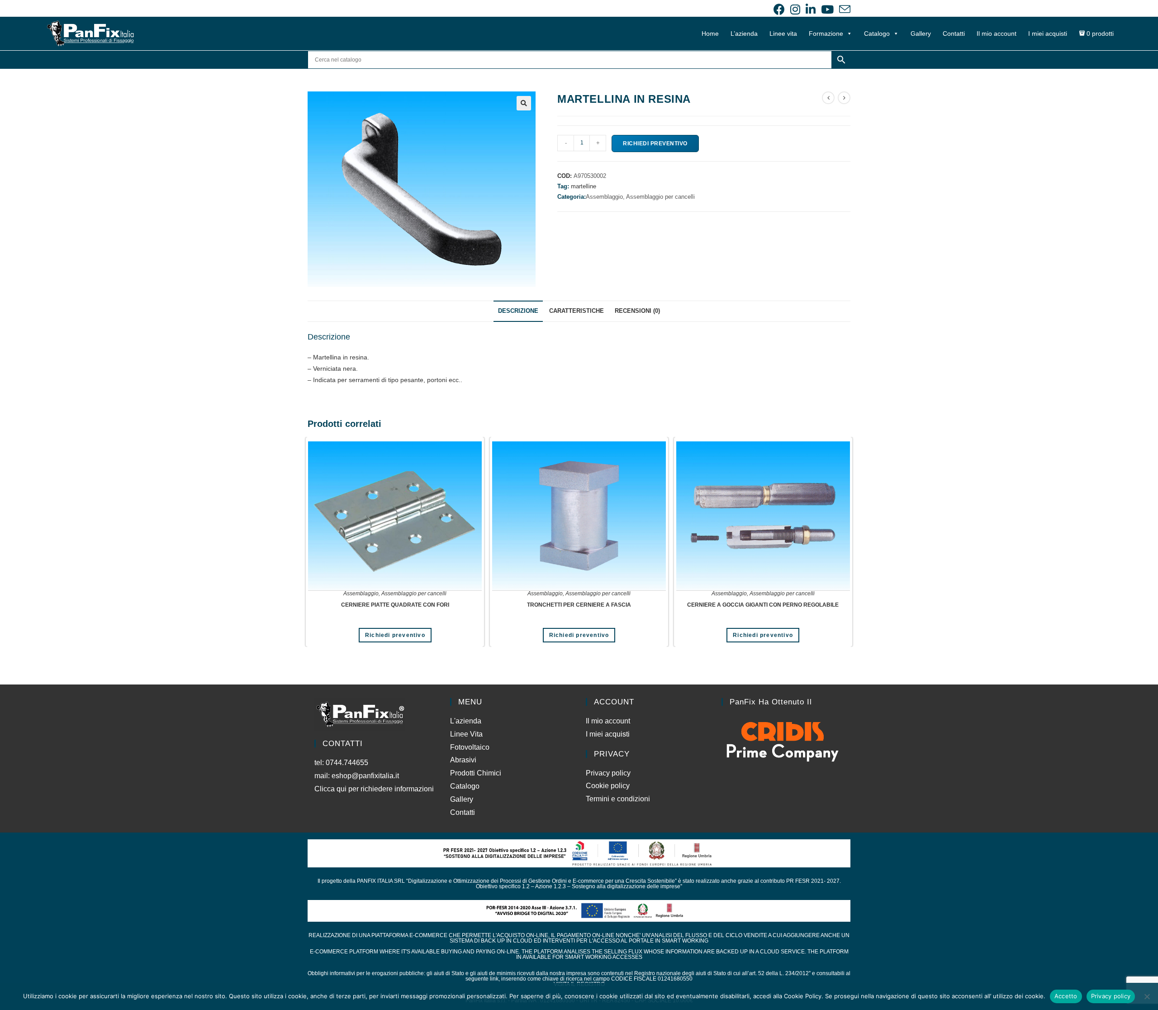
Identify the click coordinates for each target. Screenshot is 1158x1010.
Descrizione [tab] (518, 311)
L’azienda (744, 33)
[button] (524, 103)
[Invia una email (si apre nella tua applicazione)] (843, 9)
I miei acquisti (1047, 33)
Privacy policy (608, 773)
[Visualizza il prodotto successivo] (844, 97)
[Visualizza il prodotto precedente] (828, 97)
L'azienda (465, 721)
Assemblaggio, (606, 196)
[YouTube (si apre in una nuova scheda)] (827, 9)
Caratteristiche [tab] (576, 311)
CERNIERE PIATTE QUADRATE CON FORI (395, 605)
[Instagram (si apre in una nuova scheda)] (795, 9)
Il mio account (996, 33)
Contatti (954, 33)
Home (710, 33)
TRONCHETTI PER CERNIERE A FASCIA (579, 605)
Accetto (1065, 996)
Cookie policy (608, 786)
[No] (1146, 996)
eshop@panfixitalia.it (365, 776)
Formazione (826, 33)
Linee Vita (466, 734)
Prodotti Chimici (475, 773)
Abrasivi (463, 760)
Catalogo (877, 33)
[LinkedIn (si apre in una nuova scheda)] (810, 9)
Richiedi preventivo (655, 143)
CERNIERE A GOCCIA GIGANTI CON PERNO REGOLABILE (763, 605)
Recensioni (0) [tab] (637, 311)
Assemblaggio (361, 593)
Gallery (921, 33)
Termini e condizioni (618, 799)
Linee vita (783, 33)
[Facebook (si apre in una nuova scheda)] (779, 9)
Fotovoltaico (469, 747)
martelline (583, 186)
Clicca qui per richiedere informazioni (375, 789)
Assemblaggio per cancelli (660, 196)
